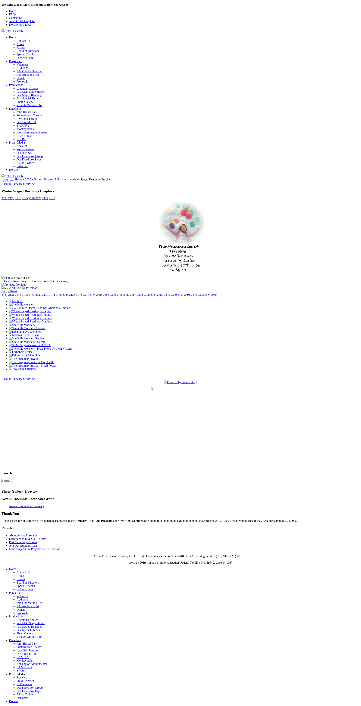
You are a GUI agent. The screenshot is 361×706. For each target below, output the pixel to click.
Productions (16, 84)
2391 (180, 294)
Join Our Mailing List (22, 21)
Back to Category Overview (18, 183)
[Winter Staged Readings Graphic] (30, 311)
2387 (126, 294)
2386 (113, 294)
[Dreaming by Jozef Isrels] (25, 331)
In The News (24, 152)
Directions (15, 108)
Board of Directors (28, 51)
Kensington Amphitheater (32, 132)
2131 (5, 294)
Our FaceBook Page (29, 159)
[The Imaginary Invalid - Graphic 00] (31, 362)
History (21, 47)
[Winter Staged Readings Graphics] (180, 274)
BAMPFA (23, 125)
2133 (32, 294)
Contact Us (15, 17)
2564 (208, 294)
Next (4, 291)
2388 (140, 294)
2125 (18, 198)
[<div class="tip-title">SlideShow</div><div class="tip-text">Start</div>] (6, 277)
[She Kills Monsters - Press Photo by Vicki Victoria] (40, 348)
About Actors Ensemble (23, 535)
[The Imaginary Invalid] (24, 358)
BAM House (24, 135)
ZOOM (21, 139)
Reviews (22, 145)
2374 (86, 294)
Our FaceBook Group (30, 156)
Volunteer (22, 64)
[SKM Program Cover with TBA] (30, 345)
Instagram (22, 166)
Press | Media (17, 142)
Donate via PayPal (20, 24)
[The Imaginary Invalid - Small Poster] (32, 365)
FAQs (12, 14)
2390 (167, 294)
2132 (18, 294)
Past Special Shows (28, 98)
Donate (21, 78)
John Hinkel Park (27, 112)
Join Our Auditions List (23, 545)
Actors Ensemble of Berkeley (26, 506)
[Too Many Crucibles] (22, 369)
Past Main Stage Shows (31, 91)
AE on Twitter (25, 162)
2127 (45, 198)
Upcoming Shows (27, 88)
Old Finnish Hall (26, 122)
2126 (32, 198)
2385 (99, 294)
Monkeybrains (25, 129)
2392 (194, 294)
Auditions (22, 68)
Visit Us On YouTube (29, 105)
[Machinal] (16, 301)
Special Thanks (26, 54)
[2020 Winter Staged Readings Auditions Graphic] (39, 307)
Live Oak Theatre (27, 118)
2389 (153, 294)
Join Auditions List (28, 74)
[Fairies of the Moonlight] (25, 355)
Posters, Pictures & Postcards (51, 179)
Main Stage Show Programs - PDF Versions (35, 549)
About (20, 44)
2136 (72, 294)
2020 (28, 179)
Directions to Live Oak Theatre (27, 538)
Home (12, 11)
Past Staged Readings (29, 95)
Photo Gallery (25, 101)
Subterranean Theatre (29, 115)
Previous (21, 284)
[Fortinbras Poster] (20, 352)
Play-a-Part (15, 61)
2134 (45, 294)
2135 (59, 294)
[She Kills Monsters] (22, 304)
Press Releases (25, 149)
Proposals (22, 81)
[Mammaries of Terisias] (24, 335)
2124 (5, 198)
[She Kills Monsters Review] (27, 338)
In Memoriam (25, 57)
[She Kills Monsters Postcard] (27, 328)
